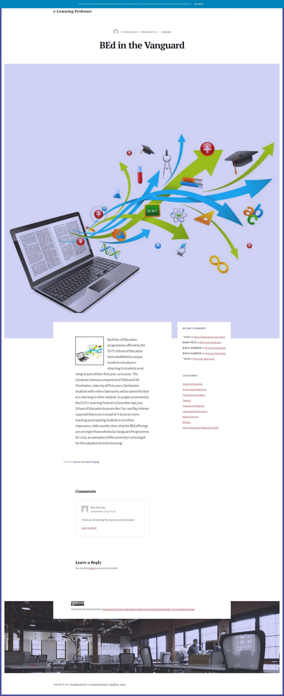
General (76, 462)
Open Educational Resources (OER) (201, 428)
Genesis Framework (99, 684)
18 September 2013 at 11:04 (103, 511)
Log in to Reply (89, 528)
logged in (93, 568)
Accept (199, 4)
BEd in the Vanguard (210, 342)
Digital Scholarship (192, 384)
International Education (195, 411)
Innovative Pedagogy (90, 462)
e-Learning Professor (72, 11)
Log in (123, 684)
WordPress (114, 684)
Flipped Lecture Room (194, 395)
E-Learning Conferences (194, 389)
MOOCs (187, 422)
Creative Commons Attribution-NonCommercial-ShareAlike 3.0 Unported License (148, 609)
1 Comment (166, 32)
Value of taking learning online (209, 337)
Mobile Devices (190, 417)
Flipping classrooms (215, 348)
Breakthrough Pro (78, 684)
